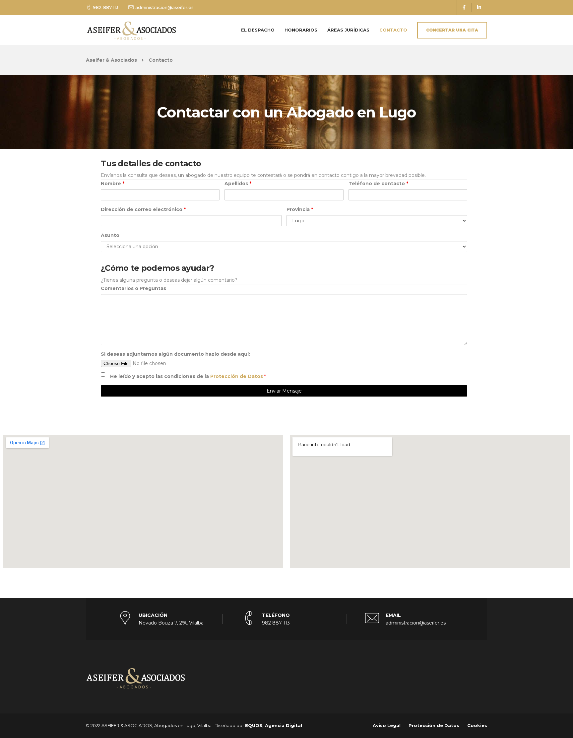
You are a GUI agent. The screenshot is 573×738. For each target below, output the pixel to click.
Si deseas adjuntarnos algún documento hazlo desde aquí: (175, 354)
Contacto (393, 30)
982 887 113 (105, 7)
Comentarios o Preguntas (133, 288)
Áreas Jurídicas (348, 30)
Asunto (110, 235)
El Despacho (258, 30)
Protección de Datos (237, 376)
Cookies (477, 725)
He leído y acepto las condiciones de (187, 376)
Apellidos (237, 183)
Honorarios (301, 30)
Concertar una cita (452, 30)
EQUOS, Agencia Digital (273, 725)
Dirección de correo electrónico (143, 209)
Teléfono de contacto (378, 183)
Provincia (299, 209)
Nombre (112, 183)
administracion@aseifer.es (164, 7)
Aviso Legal (387, 725)
